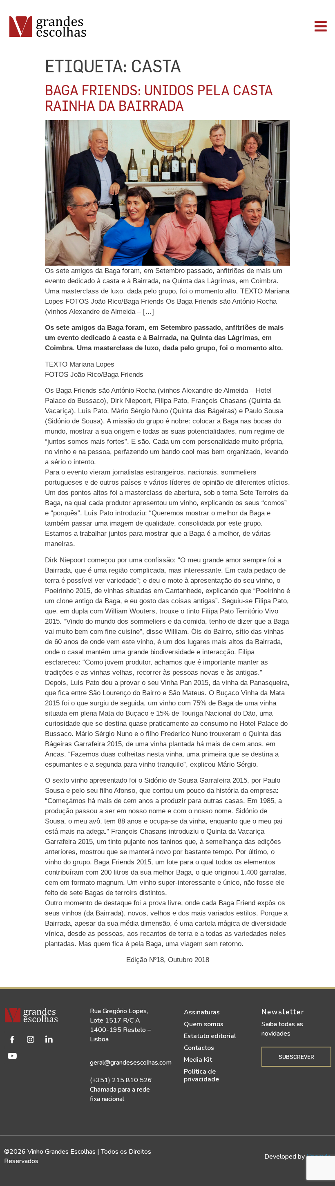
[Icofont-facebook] (12, 1040)
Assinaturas (202, 1012)
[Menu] (237, 26)
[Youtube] (12, 1056)
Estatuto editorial (210, 1036)
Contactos (199, 1047)
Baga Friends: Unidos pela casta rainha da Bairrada (159, 97)
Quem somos (203, 1024)
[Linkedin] (49, 1040)
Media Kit (198, 1059)
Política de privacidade (201, 1075)
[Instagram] (30, 1040)
